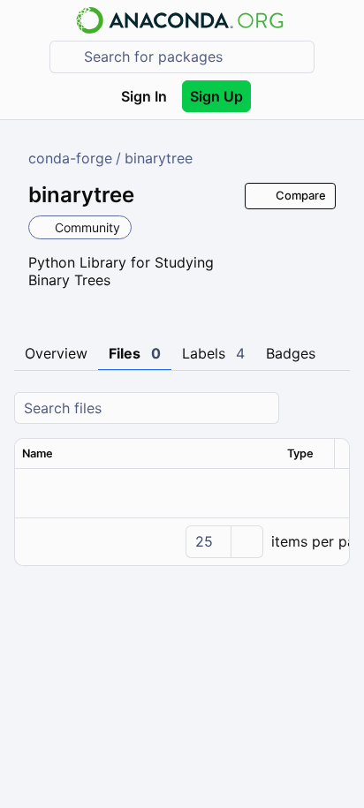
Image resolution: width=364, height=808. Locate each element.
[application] (182, 541)
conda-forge (70, 158)
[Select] (246, 541)
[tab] (56, 354)
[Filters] (334, 408)
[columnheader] (147, 454)
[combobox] (194, 57)
